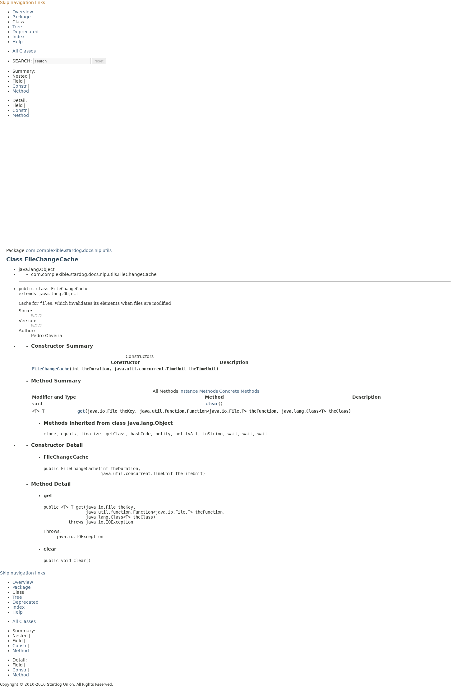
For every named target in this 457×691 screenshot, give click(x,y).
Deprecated (25, 31)
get (81, 411)
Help (17, 41)
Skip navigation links (22, 2)
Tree (17, 26)
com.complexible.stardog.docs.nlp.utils (69, 250)
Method (20, 91)
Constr (19, 86)
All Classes (24, 50)
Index (18, 36)
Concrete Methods (239, 391)
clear (211, 403)
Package (21, 16)
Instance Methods (198, 391)
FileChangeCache (50, 368)
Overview (22, 11)
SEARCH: (22, 60)
